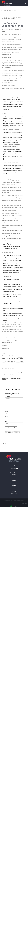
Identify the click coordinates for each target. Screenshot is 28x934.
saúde (15, 362)
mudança (11, 362)
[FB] (13, 465)
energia (21, 358)
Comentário (8, 396)
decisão (15, 358)
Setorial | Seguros (11, 18)
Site (6, 421)
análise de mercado (9, 358)
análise (3, 358)
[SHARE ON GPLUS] (7, 356)
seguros (18, 362)
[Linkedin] (15, 465)
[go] (25, 443)
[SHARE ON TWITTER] (3, 356)
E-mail (6, 416)
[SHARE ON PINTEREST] (10, 356)
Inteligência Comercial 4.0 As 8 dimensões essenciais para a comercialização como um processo (11, 378)
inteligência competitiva (8, 361)
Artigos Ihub (4, 18)
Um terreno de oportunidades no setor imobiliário (12, 372)
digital (18, 358)
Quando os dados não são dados (9, 374)
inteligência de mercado (18, 361)
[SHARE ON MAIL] (12, 356)
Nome (6, 411)
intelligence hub (5, 362)
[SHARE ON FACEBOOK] (5, 356)
